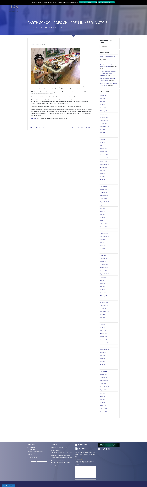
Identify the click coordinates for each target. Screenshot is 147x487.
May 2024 (102, 176)
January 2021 (103, 299)
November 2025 (104, 120)
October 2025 (103, 123)
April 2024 (102, 180)
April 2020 (102, 327)
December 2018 (104, 377)
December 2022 (104, 230)
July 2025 (102, 133)
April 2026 (102, 104)
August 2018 (103, 390)
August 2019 (103, 352)
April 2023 (102, 217)
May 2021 (102, 286)
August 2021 (103, 277)
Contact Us (125, 8)
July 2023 (102, 208)
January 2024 (103, 189)
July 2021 (102, 280)
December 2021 (104, 264)
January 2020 (103, 336)
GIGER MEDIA (79, 484)
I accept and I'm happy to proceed (88, 2)
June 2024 (102, 173)
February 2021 (103, 296)
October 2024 (103, 161)
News (118, 8)
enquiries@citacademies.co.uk (39, 461)
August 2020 (103, 314)
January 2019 (103, 374)
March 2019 (103, 368)
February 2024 (103, 186)
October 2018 (103, 383)
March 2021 (103, 292)
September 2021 (104, 274)
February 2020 (103, 333)
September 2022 (104, 236)
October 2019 (103, 346)
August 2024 (103, 167)
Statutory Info (109, 8)
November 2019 (104, 343)
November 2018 (104, 380)
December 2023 (104, 192)
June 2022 (102, 245)
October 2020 (103, 308)
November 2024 (104, 158)
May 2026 (102, 101)
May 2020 (102, 324)
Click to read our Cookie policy (106, 2)
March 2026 (103, 108)
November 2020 (104, 305)
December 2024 (104, 155)
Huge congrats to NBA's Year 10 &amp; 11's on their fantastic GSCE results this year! (85, 457)
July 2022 (102, 242)
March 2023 (103, 220)
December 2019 (104, 339)
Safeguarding (97, 8)
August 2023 (103, 205)
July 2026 (102, 98)
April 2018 (102, 402)
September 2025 (104, 126)
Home (70, 8)
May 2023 (102, 214)
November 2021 (104, 267)
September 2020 (104, 311)
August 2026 (103, 95)
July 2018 (102, 393)
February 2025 (103, 148)
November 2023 (104, 195)
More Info (135, 8)
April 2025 (102, 142)
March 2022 (103, 255)
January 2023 (103, 227)
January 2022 (103, 261)
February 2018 (103, 408)
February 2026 (103, 111)
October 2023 (103, 198)
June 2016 (102, 415)
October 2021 (103, 271)
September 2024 (104, 164)
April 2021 (102, 289)
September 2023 (104, 202)
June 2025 (102, 136)
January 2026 (103, 114)
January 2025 (103, 151)
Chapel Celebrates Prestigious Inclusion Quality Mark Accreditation (108, 73)
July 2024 (102, 170)
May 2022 (102, 249)
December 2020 (104, 302)
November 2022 (104, 233)
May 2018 (102, 399)
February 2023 (103, 223)
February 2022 (103, 258)
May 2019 (102, 361)
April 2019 (102, 365)
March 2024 (103, 183)
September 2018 (104, 387)
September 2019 (104, 349)
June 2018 (102, 396)
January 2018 (103, 412)
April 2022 (102, 252)
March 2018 (103, 405)
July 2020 (102, 318)
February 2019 (103, 371)
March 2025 (103, 145)
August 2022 (103, 239)
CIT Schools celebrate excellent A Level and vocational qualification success (108, 64)
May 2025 (102, 139)
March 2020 (103, 330)
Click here (33, 118)
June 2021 (102, 283)
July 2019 (102, 355)
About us (76, 8)
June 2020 (102, 321)
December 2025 (104, 117)
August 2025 (103, 129)
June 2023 (102, 211)
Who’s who (86, 8)
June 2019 (102, 358)
